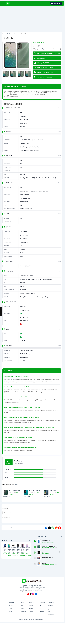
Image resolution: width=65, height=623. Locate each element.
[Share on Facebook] (46, 528)
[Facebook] (36, 594)
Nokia (16, 485)
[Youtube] (27, 594)
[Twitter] (30, 594)
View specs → (7, 496)
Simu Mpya (42, 49)
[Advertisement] (32, 18)
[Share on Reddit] (56, 528)
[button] (3, 3)
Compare (56, 49)
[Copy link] (59, 528)
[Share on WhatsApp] (53, 528)
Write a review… (8, 513)
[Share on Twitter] (49, 528)
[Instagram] (33, 594)
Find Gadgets (55, 3)
